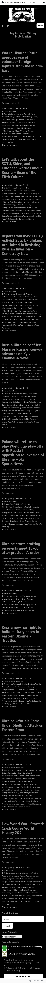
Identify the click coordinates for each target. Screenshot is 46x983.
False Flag (5, 781)
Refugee (30, 316)
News (6, 111)
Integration (6, 692)
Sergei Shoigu (7, 139)
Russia (40, 136)
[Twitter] (7, 25)
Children (28, 297)
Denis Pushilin (36, 684)
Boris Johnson (34, 394)
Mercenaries (6, 125)
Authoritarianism (10, 114)
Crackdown (22, 300)
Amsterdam (15, 294)
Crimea (20, 773)
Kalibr (4, 405)
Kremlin (28, 122)
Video (4, 219)
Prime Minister (26, 801)
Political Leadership (22, 134)
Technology (27, 216)
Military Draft (18, 793)
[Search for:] (23, 919)
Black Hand (6, 876)
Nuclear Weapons (14, 314)
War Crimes (6, 328)
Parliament (34, 698)
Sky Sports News (8, 521)
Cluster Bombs (7, 300)
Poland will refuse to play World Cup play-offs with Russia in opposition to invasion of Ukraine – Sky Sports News (23, 452)
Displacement (7, 302)
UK (39, 419)
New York (33, 311)
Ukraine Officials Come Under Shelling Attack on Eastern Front (22, 725)
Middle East (15, 125)
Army (13, 873)
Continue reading (9, 103)
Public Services (7, 416)
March (13, 308)
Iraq (32, 196)
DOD (26, 776)
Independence (32, 690)
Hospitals (13, 402)
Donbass (24, 117)
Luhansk (11, 599)
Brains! (6, 188)
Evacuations (32, 779)
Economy (24, 687)
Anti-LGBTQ (23, 294)
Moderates (32, 890)
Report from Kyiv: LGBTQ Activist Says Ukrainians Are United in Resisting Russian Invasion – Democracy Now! (22, 244)
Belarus (17, 297)
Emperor (37, 876)
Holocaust (5, 402)
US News (17, 188)
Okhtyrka (29, 410)
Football (21, 507)
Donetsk (13, 596)
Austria (6, 504)
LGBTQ (29, 305)
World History (36, 901)
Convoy (15, 300)
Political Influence (8, 134)
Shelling (26, 419)
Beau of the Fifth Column (13, 191)
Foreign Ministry (15, 781)
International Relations (10, 122)
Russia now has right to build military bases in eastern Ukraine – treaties (21, 634)
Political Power (21, 136)
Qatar (4, 518)
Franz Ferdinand (7, 884)
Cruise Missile (14, 396)
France (39, 882)
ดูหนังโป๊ (11, 954)
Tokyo (37, 319)
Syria (14, 139)
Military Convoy (19, 202)
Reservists (25, 607)
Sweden (28, 521)
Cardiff (12, 504)
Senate (28, 213)
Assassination (21, 873)
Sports (22, 521)
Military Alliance (36, 199)
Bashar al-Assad (22, 114)
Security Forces (28, 319)
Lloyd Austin (34, 787)
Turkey (17, 901)
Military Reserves (8, 131)
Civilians (32, 114)
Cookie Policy (15, 971)
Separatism (6, 610)
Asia (29, 294)
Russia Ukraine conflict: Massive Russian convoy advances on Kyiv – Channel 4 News (22, 351)
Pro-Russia (13, 607)
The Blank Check (8, 901)
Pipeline (29, 796)
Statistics (19, 216)
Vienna (30, 524)
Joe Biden (38, 196)
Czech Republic (27, 504)
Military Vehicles (8, 208)
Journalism (5, 787)
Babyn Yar (7, 394)
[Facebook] (4, 25)
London (35, 305)
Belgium (35, 873)
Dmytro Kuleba (18, 776)
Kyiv (33, 122)
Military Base (12, 695)
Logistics (8, 199)
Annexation (8, 684)
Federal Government (9, 194)
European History (26, 879)
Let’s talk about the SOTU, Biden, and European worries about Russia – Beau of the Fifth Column (22, 168)
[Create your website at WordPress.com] (23, 2)
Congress (26, 191)
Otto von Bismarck (17, 893)
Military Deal (29, 887)
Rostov (8, 804)
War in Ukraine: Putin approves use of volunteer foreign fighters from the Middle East (22, 61)
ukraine (19, 139)
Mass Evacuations (14, 790)
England (11, 879)
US (39, 216)
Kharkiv (9, 405)
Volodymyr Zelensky (30, 139)
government (20, 120)
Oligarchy (5, 413)
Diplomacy (29, 876)
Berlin (22, 297)
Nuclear (4, 314)
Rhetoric (16, 213)
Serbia (28, 898)
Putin (35, 136)
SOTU (33, 213)
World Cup (5, 527)
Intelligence (19, 196)
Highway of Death (8, 196)
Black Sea (20, 770)
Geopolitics (6, 120)
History (12, 870)
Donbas (17, 117)
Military (23, 125)
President (5, 213)
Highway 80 (35, 194)
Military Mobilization (23, 128)
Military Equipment (8, 128)
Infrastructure (30, 120)
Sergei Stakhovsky (25, 518)
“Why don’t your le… (26, 954)
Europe (32, 191)
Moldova (30, 208)
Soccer (16, 521)
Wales (36, 524)
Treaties (15, 704)
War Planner (29, 219)
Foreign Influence (8, 882)
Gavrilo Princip (19, 884)
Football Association (32, 507)
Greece (34, 884)
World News (13, 111)
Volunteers (6, 142)
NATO (36, 208)
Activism (7, 294)
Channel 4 (5, 396)
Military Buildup (26, 599)
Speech (38, 213)
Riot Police (5, 319)
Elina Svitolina (7, 507)
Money (32, 513)
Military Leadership (8, 205)
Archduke (7, 873)
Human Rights (7, 305)
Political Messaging (9, 136)
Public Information (24, 413)
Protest (13, 316)
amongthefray (9, 108)
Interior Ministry (7, 784)
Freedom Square (7, 399)
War (11, 142)
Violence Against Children (27, 322)
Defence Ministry (8, 117)
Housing (33, 302)
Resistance (38, 316)
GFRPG (12, 120)
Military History (7, 890)
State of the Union (8, 216)
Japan (21, 305)
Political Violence (8, 801)
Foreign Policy (32, 117)
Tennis (33, 521)
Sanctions (18, 319)
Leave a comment (10, 145)
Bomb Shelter (17, 394)
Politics (30, 136)
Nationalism (6, 893)
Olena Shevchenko (28, 314)
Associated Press (10, 770)
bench (11, 946)
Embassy (18, 779)
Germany (21, 302)
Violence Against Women (11, 325)
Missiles (17, 410)
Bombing (25, 394)
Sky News (36, 518)
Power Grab (6, 316)
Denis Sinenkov (7, 776)
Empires (4, 879)
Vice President (9, 807)
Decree (6, 596)
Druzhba (11, 779)
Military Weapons (21, 131)
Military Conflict (31, 125)
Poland (37, 314)
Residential (6, 419)
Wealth (4, 425)
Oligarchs (36, 410)
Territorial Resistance (9, 524)
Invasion (22, 122)
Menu (41, 25)
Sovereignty (6, 704)
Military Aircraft (23, 199)
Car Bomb (38, 770)
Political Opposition (23, 896)
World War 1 (6, 904)
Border (27, 684)
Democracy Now (32, 300)
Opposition (5, 210)
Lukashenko (6, 308)
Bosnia (12, 876)
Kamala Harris (15, 787)
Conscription (12, 773)
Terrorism (33, 419)
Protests (20, 316)
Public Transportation (20, 416)
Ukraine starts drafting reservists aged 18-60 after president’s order (21, 548)
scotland (15, 518)
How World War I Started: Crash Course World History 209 (23, 828)
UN (9, 322)
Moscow (30, 131)
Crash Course (20, 876)
